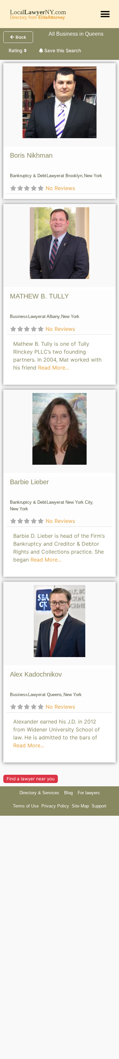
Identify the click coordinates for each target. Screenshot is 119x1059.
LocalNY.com (38, 12)
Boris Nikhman (31, 155)
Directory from (37, 17)
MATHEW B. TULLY (39, 296)
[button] (105, 14)
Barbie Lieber (29, 482)
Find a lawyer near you (31, 778)
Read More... (53, 367)
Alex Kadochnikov (36, 674)
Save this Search (62, 50)
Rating (16, 50)
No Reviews (60, 188)
